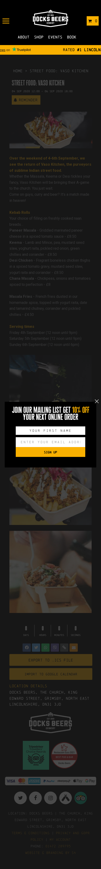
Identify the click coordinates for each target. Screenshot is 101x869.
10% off (80, 409)
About (23, 37)
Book (71, 37)
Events (55, 37)
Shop (38, 37)
